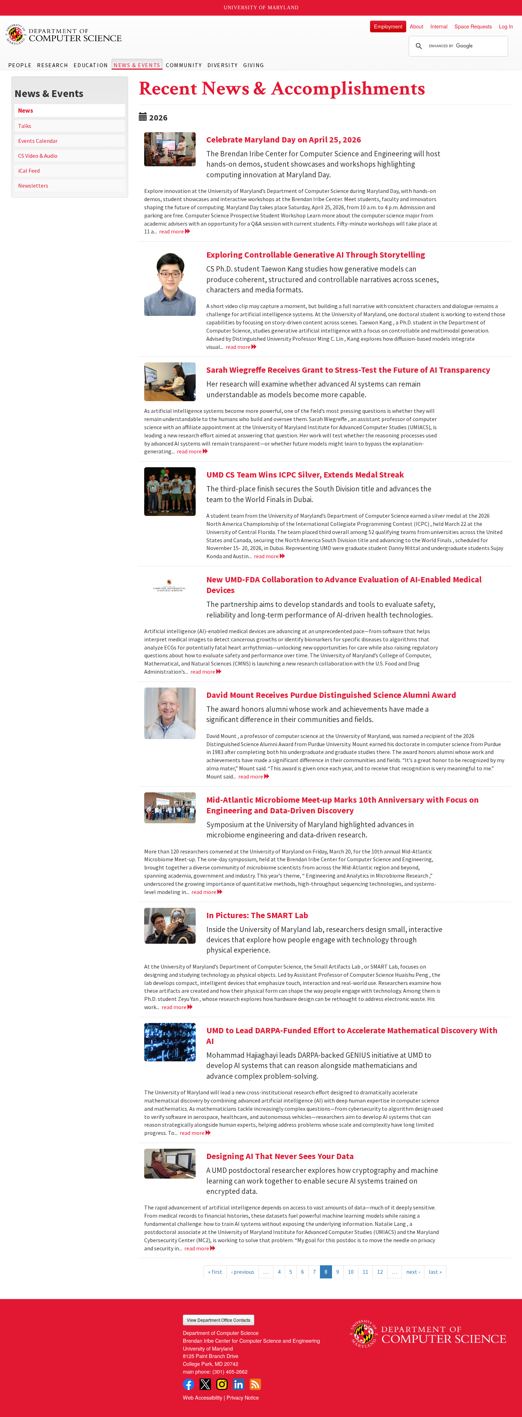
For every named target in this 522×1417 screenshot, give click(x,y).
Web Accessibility (202, 1397)
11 (365, 1271)
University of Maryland (261, 7)
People (20, 65)
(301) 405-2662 (230, 1371)
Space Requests (473, 26)
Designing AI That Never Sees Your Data (280, 1156)
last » (435, 1271)
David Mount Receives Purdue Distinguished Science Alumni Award (331, 694)
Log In (506, 26)
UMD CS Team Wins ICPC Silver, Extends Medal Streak (305, 474)
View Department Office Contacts (218, 1320)
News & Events (137, 65)
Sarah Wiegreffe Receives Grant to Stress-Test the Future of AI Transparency (348, 369)
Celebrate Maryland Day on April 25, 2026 (283, 139)
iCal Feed (29, 170)
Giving (253, 65)
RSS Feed (255, 1384)
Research (52, 65)
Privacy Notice (243, 1397)
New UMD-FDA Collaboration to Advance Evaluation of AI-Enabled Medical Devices (344, 585)
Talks (24, 125)
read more (172, 231)
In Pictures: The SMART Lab (257, 915)
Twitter (205, 1384)
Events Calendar (38, 140)
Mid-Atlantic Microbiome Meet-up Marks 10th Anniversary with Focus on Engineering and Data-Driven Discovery (342, 805)
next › (413, 1271)
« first (215, 1271)
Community (184, 65)
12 (380, 1271)
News (25, 110)
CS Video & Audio (38, 155)
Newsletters (33, 185)
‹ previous (242, 1271)
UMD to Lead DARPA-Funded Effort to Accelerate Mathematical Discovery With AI (351, 1035)
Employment (388, 26)
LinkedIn (238, 1384)
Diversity (222, 65)
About (416, 26)
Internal (438, 26)
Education (91, 65)
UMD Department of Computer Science (64, 34)
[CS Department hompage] (428, 1331)
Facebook (188, 1384)
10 (351, 1271)
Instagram (222, 1384)
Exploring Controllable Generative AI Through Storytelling (315, 254)
